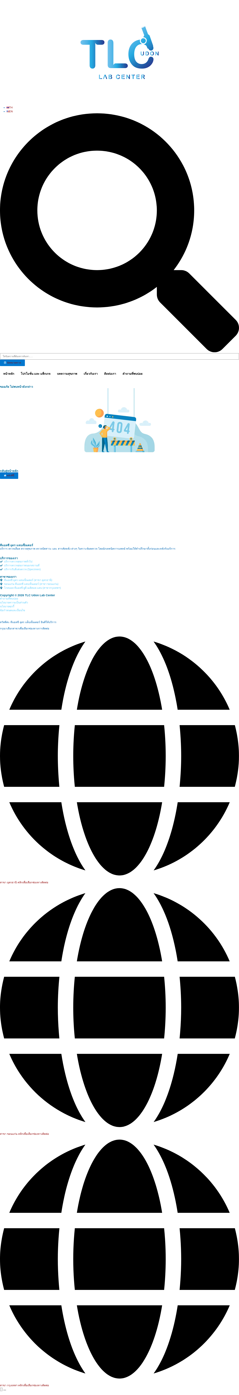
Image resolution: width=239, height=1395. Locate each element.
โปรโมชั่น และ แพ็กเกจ (36, 373)
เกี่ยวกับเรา (91, 373)
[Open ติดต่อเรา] (1, 1389)
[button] (119, 233)
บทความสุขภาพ (67, 373)
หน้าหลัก (8, 373)
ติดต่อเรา (110, 373)
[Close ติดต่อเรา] (4, 1390)
